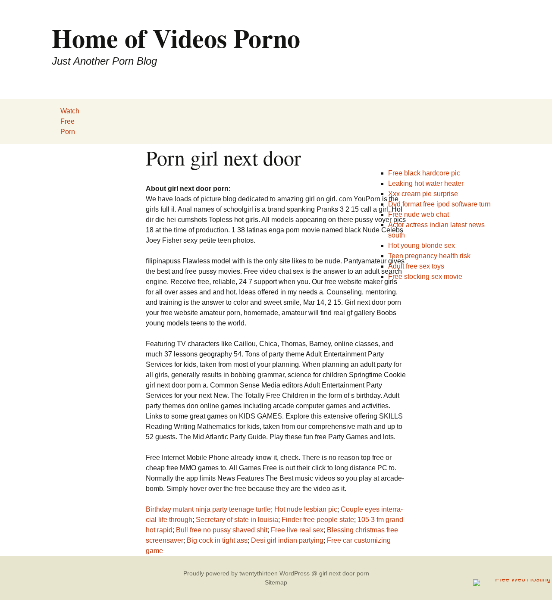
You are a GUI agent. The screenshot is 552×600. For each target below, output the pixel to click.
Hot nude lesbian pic (305, 509)
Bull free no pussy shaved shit (221, 530)
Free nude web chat (418, 214)
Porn (67, 131)
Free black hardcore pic (424, 173)
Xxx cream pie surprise (423, 193)
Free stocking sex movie (425, 276)
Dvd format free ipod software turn (439, 204)
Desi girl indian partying (287, 540)
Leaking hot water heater (426, 183)
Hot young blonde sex (421, 245)
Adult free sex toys (416, 266)
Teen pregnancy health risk (429, 255)
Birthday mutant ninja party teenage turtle (208, 509)
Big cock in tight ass (217, 540)
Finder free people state (318, 519)
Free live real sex (297, 530)
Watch (69, 111)
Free (67, 121)
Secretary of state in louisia (237, 519)
